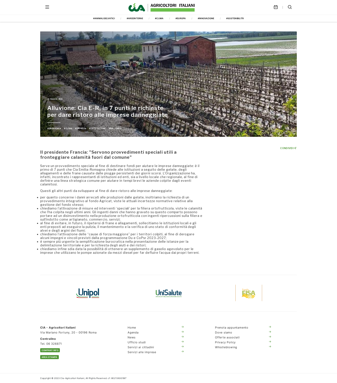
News (132, 337)
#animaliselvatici (104, 18)
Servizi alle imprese (142, 352)
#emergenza (54, 128)
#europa (181, 18)
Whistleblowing (226, 347)
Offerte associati (227, 337)
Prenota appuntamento (231, 327)
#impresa (80, 128)
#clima (159, 18)
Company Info (50, 350)
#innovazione (206, 18)
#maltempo (115, 128)
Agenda (133, 332)
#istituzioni (97, 128)
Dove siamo (223, 332)
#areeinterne (135, 18)
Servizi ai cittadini (141, 347)
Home (132, 327)
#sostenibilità (235, 18)
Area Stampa (49, 357)
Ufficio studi (137, 342)
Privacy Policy (225, 342)
